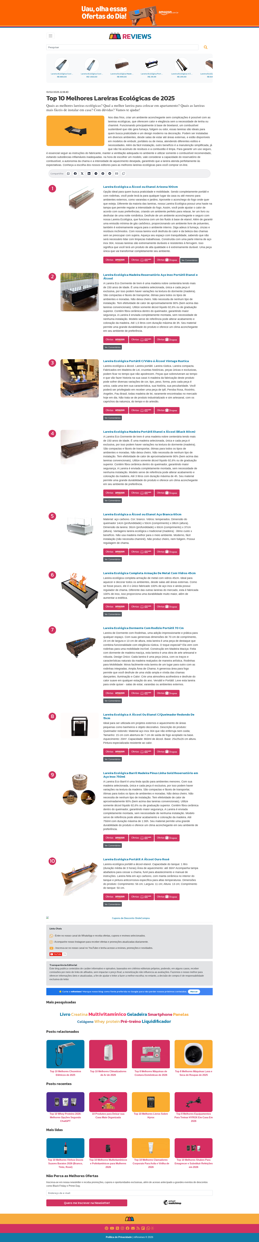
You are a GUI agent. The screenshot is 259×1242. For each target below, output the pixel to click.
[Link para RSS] (138, 1228)
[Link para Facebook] (127, 1228)
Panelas (181, 1014)
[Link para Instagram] (122, 1228)
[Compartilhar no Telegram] (96, 173)
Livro (65, 1014)
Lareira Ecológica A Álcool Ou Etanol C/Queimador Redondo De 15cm (148, 716)
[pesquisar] (207, 47)
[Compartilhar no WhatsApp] (68, 173)
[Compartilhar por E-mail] (116, 173)
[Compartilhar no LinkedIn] (89, 173)
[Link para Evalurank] (152, 1228)
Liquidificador (156, 1021)
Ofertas (110, 260)
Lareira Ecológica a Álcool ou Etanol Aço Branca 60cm (142, 514)
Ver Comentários (189, 260)
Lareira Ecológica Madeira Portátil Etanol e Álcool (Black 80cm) (149, 431)
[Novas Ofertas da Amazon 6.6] (129, 12)
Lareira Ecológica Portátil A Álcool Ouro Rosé (136, 859)
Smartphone (160, 1014)
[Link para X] (117, 1228)
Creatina (79, 1014)
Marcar (194, 991)
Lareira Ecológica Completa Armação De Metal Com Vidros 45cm (149, 573)
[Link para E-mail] (133, 1228)
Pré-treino (131, 1021)
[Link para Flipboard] (143, 1228)
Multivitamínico (107, 1014)
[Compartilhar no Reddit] (110, 173)
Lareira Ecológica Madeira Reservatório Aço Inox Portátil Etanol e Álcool (150, 277)
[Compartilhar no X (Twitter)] (82, 173)
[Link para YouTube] (112, 1228)
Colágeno (85, 1021)
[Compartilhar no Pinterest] (103, 173)
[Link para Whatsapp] (148, 1228)
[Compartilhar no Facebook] (75, 173)
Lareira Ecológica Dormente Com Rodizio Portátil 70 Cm (143, 628)
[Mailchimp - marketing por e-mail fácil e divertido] (172, 1204)
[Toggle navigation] (50, 36)
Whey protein (107, 1021)
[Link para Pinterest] (106, 1228)
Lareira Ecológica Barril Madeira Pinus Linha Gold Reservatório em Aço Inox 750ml (150, 775)
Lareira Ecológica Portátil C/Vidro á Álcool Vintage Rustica (146, 361)
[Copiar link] (123, 173)
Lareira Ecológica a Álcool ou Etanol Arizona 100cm (140, 186)
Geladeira (137, 1014)
